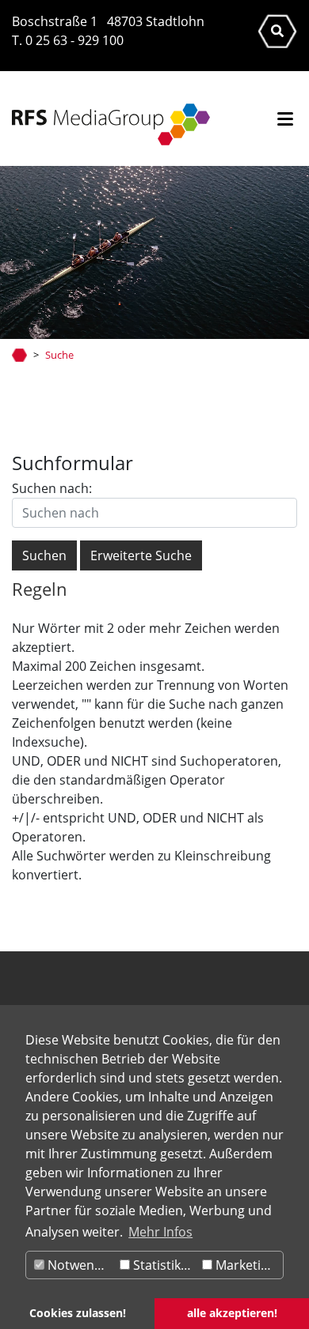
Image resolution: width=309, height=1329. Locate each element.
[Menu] (285, 121)
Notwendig (78, 1265)
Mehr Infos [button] (160, 1232)
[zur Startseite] (105, 124)
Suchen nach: (52, 488)
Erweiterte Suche (141, 555)
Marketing (244, 1265)
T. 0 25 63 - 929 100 (68, 40)
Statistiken (163, 1265)
